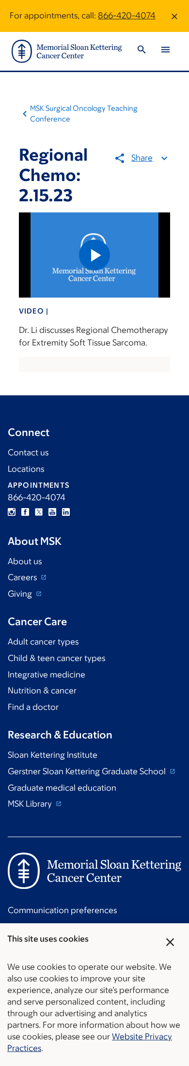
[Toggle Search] (141, 51)
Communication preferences (62, 910)
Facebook (25, 512)
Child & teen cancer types (56, 658)
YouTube (52, 512)
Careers (23, 577)
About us (25, 561)
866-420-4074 (127, 15)
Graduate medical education (62, 788)
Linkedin (66, 512)
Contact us (28, 452)
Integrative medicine (46, 674)
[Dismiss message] (174, 16)
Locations (26, 469)
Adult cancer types (43, 641)
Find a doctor (33, 707)
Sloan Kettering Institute (52, 755)
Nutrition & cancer (42, 690)
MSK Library (31, 804)
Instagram (12, 512)
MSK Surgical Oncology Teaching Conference (84, 113)
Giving (21, 594)
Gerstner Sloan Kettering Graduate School (88, 771)
